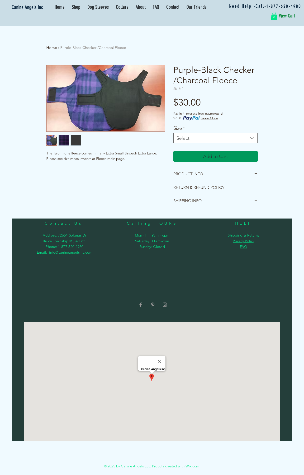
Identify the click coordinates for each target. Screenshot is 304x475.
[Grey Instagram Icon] (165, 304)
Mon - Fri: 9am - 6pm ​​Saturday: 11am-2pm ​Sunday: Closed (152, 241)
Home (51, 47)
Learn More (209, 118)
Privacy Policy (243, 241)
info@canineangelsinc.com (70, 252)
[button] (274, 16)
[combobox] (215, 138)
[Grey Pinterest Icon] (153, 304)
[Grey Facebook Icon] (140, 304)
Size (179, 128)
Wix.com (192, 466)
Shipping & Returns (243, 235)
